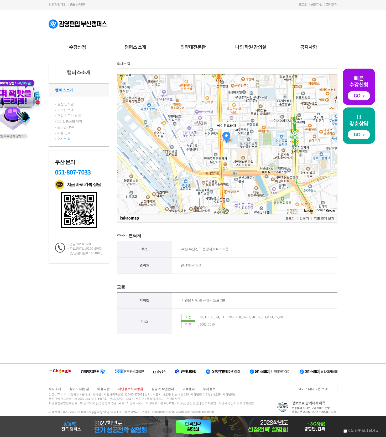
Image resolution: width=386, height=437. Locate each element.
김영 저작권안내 (162, 389)
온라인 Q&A (65, 127)
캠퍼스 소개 (135, 46)
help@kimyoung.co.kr (102, 412)
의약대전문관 (193, 46)
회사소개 (55, 389)
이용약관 (103, 389)
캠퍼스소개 (79, 72)
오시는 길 (64, 139)
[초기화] (330, 153)
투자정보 (209, 389)
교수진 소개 (65, 110)
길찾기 (304, 218)
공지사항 (308, 46)
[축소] (330, 143)
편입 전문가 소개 (69, 115)
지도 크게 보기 (324, 218)
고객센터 (331, 4)
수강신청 (77, 46)
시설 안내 (64, 133)
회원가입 (316, 4)
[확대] (330, 135)
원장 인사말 (65, 104)
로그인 (303, 4)
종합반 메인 (77, 4)
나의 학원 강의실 (250, 46)
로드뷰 (290, 218)
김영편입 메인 (57, 4)
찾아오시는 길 (79, 389)
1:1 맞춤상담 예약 (69, 121)
